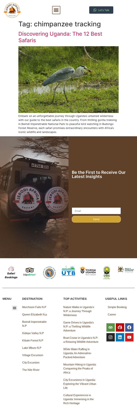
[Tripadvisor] (110, 327)
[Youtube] (129, 337)
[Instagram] (110, 337)
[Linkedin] (120, 337)
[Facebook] (129, 327)
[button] (56, 10)
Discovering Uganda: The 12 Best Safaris (60, 37)
